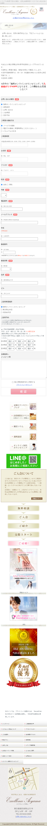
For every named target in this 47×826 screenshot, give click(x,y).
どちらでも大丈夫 (9, 131)
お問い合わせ (8, 110)
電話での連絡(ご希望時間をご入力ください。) (19, 128)
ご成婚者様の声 (30, 723)
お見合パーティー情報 (8, 750)
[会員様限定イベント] (23, 419)
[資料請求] (23, 440)
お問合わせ (29, 756)
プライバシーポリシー (24, 385)
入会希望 (6, 112)
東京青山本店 (7, 309)
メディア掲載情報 (30, 745)
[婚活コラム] (23, 430)
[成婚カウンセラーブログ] (23, 409)
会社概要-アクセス (30, 734)
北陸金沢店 (7, 312)
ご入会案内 (5, 734)
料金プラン (5, 739)
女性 (5, 184)
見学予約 (6, 115)
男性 (10, 184)
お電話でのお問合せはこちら (23, 18)
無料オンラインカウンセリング (14, 104)
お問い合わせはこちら (23, 816)
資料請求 (6, 107)
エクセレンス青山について (9, 729)
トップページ (5, 723)
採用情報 (28, 739)
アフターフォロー (30, 729)
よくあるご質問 (30, 750)
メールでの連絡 (8, 125)
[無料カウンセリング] (23, 450)
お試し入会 (5, 745)
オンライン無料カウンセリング (10, 761)
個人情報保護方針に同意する (24, 382)
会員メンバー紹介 (7, 756)
